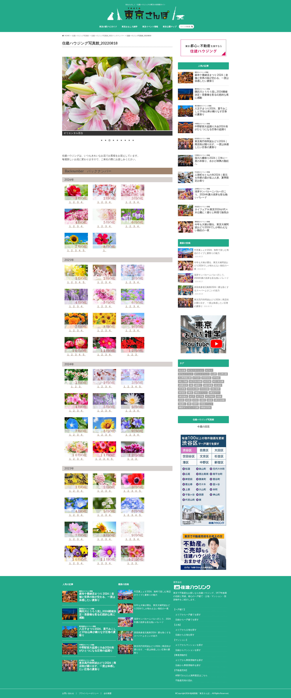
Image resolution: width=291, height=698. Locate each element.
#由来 (209, 400)
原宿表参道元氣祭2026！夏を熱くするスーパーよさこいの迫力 (211, 290)
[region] (117, 98)
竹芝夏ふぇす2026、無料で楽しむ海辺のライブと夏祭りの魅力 (211, 253)
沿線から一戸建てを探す (186, 619)
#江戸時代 (210, 396)
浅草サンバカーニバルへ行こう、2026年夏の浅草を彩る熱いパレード (211, 277)
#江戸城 (200, 396)
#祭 (189, 404)
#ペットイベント (202, 374)
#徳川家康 (208, 385)
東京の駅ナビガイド (108, 26)
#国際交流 (183, 385)
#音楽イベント (206, 404)
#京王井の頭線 (196, 381)
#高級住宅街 (206, 407)
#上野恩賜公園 (185, 378)
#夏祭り (198, 385)
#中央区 (216, 378)
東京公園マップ (170, 26)
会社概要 (108, 693)
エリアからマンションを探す (188, 645)
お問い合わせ (68, 693)
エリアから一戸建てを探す (187, 614)
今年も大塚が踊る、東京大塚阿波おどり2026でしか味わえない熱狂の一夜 (211, 265)
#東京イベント (201, 392)
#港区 (202, 400)
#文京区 (218, 385)
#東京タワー (214, 392)
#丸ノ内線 (183, 381)
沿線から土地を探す (183, 634)
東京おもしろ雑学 (129, 26)
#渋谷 (195, 400)
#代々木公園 (218, 381)
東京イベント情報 (150, 26)
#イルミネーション (195, 370)
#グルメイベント (186, 374)
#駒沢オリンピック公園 (188, 407)
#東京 (190, 392)
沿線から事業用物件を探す (187, 665)
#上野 (213, 374)
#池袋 (219, 396)
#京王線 (207, 381)
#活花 (181, 400)
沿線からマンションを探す (187, 650)
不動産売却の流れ (182, 680)
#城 (191, 385)
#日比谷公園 (193, 389)
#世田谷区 (206, 378)
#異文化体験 (220, 400)
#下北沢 (196, 378)
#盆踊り (182, 404)
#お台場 (182, 370)
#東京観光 (183, 396)
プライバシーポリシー (89, 693)
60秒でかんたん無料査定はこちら (190, 675)
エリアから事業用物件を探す (188, 660)
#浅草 (188, 400)
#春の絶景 (215, 389)
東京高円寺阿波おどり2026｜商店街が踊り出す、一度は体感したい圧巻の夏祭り (211, 302)
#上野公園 (223, 374)
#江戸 (192, 396)
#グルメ (209, 370)
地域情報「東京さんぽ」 (200, 693)
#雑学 (195, 404)
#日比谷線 (204, 389)
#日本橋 (182, 389)
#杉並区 (182, 392)
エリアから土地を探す (185, 629)
